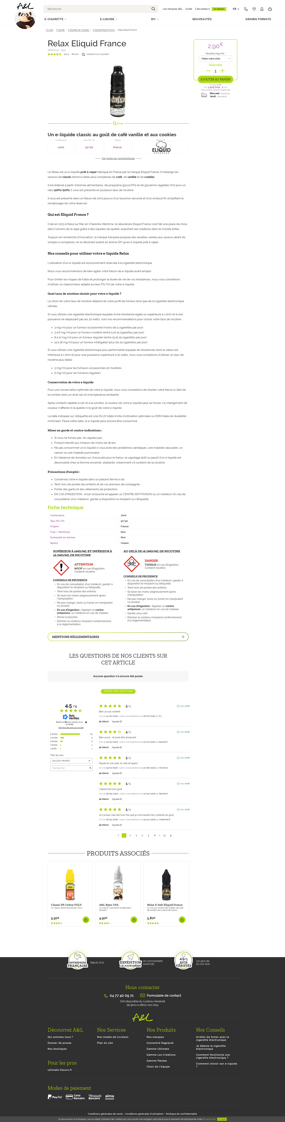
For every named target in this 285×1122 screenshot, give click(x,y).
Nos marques (155, 1037)
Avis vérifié (185, 706)
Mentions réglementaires (75, 637)
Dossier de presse (59, 1042)
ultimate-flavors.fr (60, 1069)
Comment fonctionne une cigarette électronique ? (213, 1056)
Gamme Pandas (157, 1060)
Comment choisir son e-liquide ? (216, 1065)
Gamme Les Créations (161, 1054)
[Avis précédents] (118, 835)
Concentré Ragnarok (160, 1042)
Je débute (219, 9)
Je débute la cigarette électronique (211, 1047)
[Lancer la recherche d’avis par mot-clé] (90, 768)
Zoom (120, 123)
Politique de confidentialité (181, 1114)
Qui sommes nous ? (60, 1037)
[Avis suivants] (171, 836)
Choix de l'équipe (158, 1066)
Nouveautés (202, 19)
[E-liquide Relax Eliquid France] (118, 88)
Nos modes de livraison (112, 1037)
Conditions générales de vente (105, 1114)
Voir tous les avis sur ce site (70, 728)
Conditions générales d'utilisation (144, 1114)
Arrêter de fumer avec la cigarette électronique (212, 1038)
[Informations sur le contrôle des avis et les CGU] (86, 722)
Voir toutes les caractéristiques (118, 158)
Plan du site (105, 1042)
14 (164, 835)
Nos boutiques (57, 1048)
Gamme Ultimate (158, 1048)
